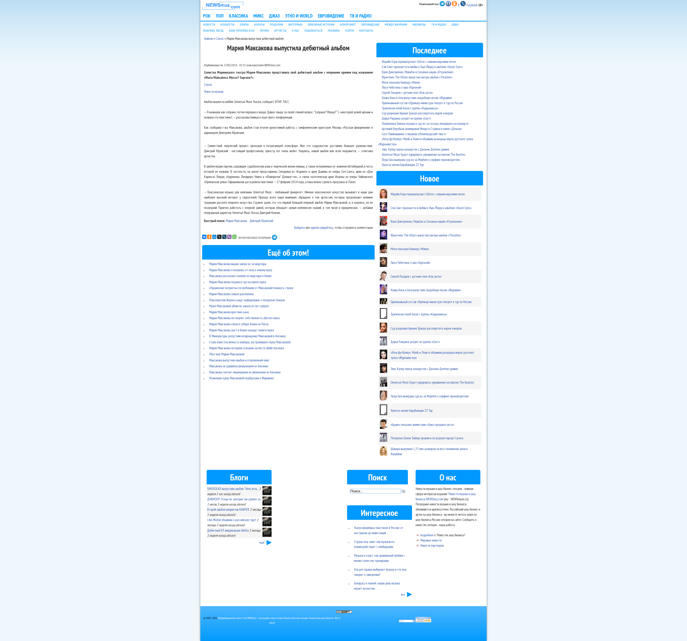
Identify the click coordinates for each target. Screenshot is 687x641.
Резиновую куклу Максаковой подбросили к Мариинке (241, 378)
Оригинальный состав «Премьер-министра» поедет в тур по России (422, 103)
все (403, 594)
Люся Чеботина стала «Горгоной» (402, 87)
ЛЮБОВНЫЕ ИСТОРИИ (321, 24)
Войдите (299, 227)
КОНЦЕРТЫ (227, 24)
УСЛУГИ (349, 30)
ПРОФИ (264, 30)
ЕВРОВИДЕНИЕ (331, 16)
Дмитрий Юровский (261, 220)
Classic (220, 38)
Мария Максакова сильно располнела (231, 294)
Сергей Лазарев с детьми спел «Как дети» (407, 92)
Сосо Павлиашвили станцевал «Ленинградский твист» (414, 134)
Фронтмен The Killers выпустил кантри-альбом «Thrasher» (417, 77)
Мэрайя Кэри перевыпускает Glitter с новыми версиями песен (419, 61)
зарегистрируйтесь (321, 227)
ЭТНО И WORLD (299, 16)
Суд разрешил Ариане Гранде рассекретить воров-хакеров (417, 113)
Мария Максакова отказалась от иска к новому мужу (240, 270)
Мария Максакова (236, 220)
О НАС (295, 30)
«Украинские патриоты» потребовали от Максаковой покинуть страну (251, 288)
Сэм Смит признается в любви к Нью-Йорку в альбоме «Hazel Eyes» (422, 66)
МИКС (258, 16)
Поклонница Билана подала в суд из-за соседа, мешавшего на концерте (425, 123)
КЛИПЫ (244, 24)
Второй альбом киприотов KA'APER (228, 509)
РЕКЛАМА (334, 30)
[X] (219, 237)
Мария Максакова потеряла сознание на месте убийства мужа (246, 348)
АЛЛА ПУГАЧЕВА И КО (242, 30)
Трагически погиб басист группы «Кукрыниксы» (410, 108)
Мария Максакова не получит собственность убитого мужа (244, 318)
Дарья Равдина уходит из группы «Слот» (406, 118)
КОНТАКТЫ (366, 30)
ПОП (220, 16)
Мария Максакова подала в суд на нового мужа (237, 282)
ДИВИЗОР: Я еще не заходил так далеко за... (234, 499)
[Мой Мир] (214, 237)
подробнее (426, 535)
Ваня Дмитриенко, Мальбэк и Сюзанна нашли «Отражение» (417, 72)
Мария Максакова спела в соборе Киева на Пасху (239, 324)
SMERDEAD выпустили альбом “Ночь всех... (233, 488)
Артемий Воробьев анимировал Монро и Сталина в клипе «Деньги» (422, 128)
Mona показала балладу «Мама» (401, 82)
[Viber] (229, 237)
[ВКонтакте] (204, 237)
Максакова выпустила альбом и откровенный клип (239, 360)
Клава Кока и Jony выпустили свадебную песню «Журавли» (417, 97)
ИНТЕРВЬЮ (295, 24)
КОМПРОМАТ (348, 24)
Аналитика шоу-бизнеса (321, 618)
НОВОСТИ (209, 24)
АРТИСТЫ (280, 30)
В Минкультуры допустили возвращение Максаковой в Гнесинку (247, 336)
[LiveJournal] (224, 237)
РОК (207, 16)
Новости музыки (213, 91)
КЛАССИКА (238, 16)
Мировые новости (431, 540)
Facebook (472, 5)
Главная (208, 38)
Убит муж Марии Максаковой (226, 354)
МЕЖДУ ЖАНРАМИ (396, 24)
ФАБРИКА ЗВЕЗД (213, 30)
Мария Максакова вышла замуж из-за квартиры (237, 264)
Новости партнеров (432, 545)
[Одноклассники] (209, 237)
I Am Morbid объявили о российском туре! (231, 519)
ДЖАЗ (274, 16)
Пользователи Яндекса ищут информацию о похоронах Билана (247, 300)
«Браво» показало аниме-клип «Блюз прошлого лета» (422, 424)
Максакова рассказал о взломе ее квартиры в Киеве (240, 276)
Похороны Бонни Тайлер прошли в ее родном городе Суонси (427, 438)
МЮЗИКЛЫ (419, 24)
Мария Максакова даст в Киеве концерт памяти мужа (241, 330)
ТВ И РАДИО (361, 16)
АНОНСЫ (259, 24)
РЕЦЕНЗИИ (276, 24)
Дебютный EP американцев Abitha (228, 530)
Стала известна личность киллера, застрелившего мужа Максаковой (250, 342)
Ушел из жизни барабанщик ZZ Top (403, 164)
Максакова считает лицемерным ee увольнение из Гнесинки (245, 372)
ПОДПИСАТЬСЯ (313, 30)
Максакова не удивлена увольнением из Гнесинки (238, 366)
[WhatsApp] (234, 237)
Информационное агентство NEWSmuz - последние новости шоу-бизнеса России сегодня (263, 618)
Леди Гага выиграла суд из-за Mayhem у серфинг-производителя (421, 159)
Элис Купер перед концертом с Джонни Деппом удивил (415, 149)
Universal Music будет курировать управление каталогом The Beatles (423, 154)
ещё (261, 542)
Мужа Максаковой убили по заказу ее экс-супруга (239, 306)
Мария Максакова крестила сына (229, 312)
